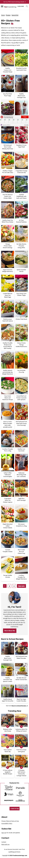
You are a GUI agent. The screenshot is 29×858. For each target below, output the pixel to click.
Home (3, 15)
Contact (3, 842)
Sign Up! (3, 833)
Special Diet (15, 15)
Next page (21, 586)
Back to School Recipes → (20, 706)
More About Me (9, 631)
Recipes (8, 15)
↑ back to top (14, 809)
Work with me (5, 844)
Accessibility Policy (6, 823)
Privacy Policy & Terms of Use (10, 821)
